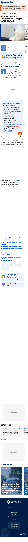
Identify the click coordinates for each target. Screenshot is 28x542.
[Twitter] (26, 31)
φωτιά (3, 265)
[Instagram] (14, 507)
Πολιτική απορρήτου (14, 516)
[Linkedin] (26, 36)
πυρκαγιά (9, 265)
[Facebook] (26, 27)
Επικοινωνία (14, 514)
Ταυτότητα (14, 519)
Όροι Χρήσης (14, 512)
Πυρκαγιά (9, 70)
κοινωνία (7, 464)
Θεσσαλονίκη (18, 265)
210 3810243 (14, 526)
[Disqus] (14, 310)
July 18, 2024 (8, 131)
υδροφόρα (17, 180)
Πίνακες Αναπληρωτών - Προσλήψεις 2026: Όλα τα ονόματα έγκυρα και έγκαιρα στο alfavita (11, 259)
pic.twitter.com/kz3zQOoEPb (14, 124)
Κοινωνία (3, 13)
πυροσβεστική (5, 268)
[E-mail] (26, 51)
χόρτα (17, 74)
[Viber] (26, 41)
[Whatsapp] (26, 46)
